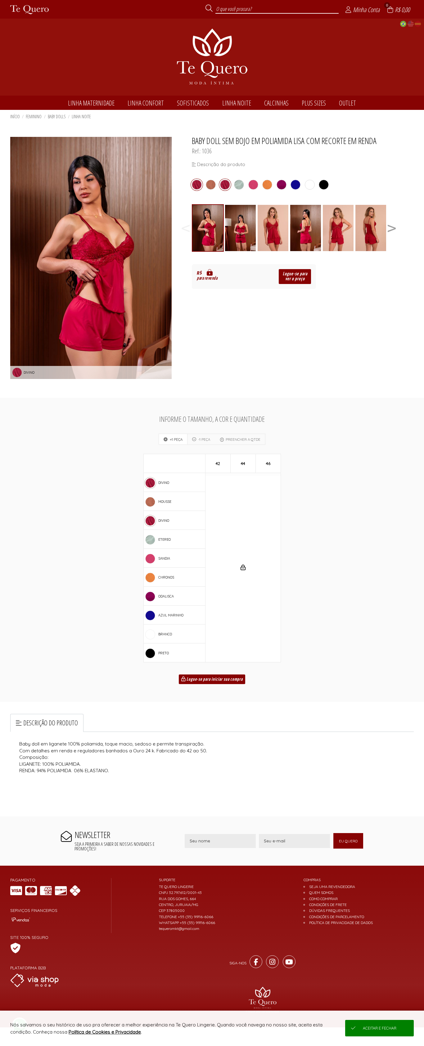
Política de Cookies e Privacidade (105, 1032)
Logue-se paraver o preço (295, 276)
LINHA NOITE (81, 116)
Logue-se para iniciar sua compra (214, 679)
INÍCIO (15, 116)
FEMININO (34, 116)
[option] (208, 228)
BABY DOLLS (57, 116)
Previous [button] (185, 228)
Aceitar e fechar (379, 1028)
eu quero (348, 841)
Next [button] (391, 228)
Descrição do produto (50, 722)
